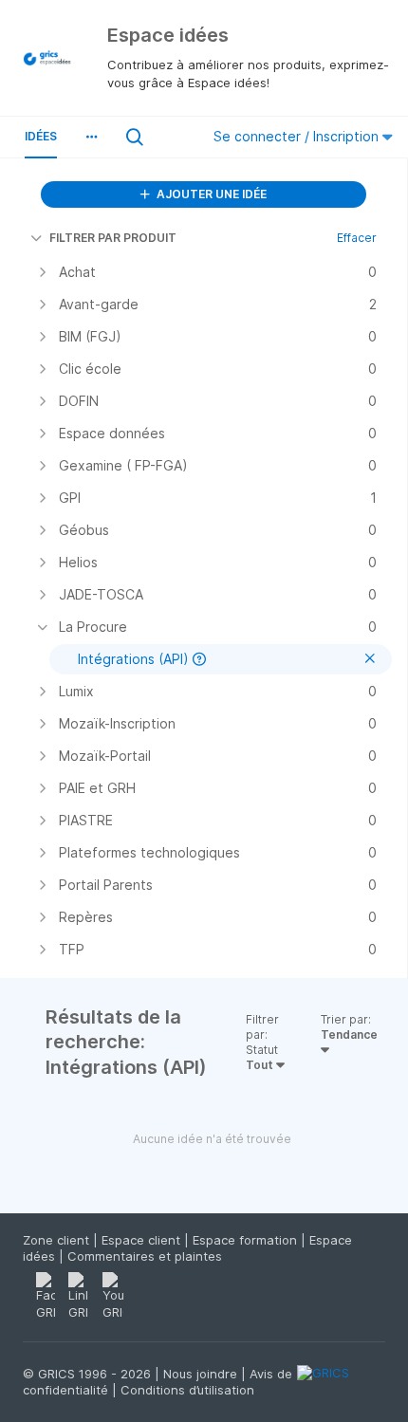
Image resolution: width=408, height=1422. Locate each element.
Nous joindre (202, 1373)
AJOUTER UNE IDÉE (210, 194)
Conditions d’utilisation (187, 1389)
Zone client (58, 1239)
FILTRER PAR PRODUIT (112, 238)
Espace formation (247, 1239)
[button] (91, 136)
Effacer (357, 238)
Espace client (143, 1239)
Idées (41, 136)
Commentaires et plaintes (144, 1256)
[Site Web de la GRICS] (341, 1384)
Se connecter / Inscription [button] (297, 136)
